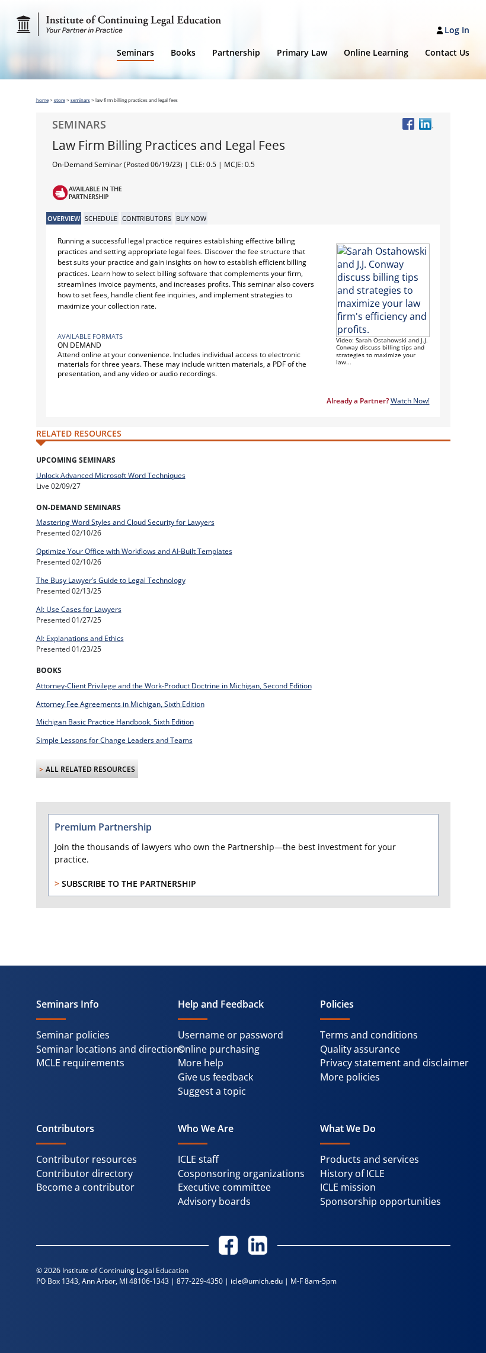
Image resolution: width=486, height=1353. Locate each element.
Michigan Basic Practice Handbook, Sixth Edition (115, 722)
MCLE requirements (80, 1062)
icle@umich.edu (257, 1281)
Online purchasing (219, 1049)
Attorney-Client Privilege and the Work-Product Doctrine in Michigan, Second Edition (174, 686)
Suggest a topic (212, 1091)
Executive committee (224, 1187)
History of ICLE (352, 1173)
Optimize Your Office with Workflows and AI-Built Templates (134, 551)
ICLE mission (348, 1187)
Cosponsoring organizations (241, 1173)
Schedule (101, 218)
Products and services (369, 1159)
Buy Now (191, 218)
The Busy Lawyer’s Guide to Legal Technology (111, 580)
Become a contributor (85, 1187)
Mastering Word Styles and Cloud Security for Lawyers (125, 522)
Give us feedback (215, 1076)
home (42, 100)
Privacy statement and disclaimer (394, 1062)
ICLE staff (198, 1159)
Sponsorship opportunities (380, 1201)
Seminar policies (73, 1034)
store (59, 100)
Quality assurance (360, 1049)
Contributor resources (86, 1159)
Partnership (236, 52)
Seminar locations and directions (110, 1049)
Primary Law (302, 52)
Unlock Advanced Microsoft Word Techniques (111, 475)
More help (200, 1062)
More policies (350, 1076)
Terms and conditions (369, 1034)
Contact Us (447, 52)
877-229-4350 (200, 1281)
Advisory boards (214, 1201)
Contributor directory (84, 1173)
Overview (63, 218)
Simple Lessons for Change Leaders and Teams (114, 740)
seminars (80, 100)
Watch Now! (410, 401)
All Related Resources (90, 769)
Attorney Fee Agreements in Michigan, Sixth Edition (120, 703)
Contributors (146, 218)
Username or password (230, 1034)
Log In (457, 30)
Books (183, 52)
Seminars (135, 52)
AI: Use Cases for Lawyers (79, 609)
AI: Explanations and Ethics (80, 638)
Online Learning (376, 52)
